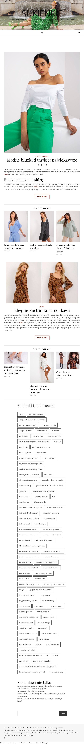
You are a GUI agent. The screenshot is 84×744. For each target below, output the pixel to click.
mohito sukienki (24, 579)
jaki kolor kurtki (24, 524)
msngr (21, 590)
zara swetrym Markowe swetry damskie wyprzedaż (37, 666)
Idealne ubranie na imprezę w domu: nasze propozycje (40, 389)
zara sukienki (23, 661)
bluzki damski (38, 436)
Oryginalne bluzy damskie (28, 601)
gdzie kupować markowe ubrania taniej (49, 485)
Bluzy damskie (37, 728)
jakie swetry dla (49, 518)
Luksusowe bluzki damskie (28, 535)
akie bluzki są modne (36, 414)
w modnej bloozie (52, 644)
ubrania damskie (25, 644)
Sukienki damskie (16, 728)
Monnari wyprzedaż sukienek (54, 584)
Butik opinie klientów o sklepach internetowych (18, 735)
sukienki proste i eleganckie (29, 617)
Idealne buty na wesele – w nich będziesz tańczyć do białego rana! (15, 370)
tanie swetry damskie (27, 639)
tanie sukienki (43, 628)
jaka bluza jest (24, 502)
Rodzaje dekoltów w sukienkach (65, 730)
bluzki (6, 174)
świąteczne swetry (56, 672)
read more (42, 197)
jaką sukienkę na (40, 524)
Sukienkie (7, 728)
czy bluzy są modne (49, 458)
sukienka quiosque (25, 612)
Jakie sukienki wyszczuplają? (29, 518)
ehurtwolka (48, 475)
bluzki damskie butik (54, 436)
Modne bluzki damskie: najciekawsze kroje (42, 162)
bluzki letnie (23, 447)
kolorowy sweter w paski (28, 529)
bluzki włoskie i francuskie (41, 447)
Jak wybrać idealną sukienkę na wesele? (31, 691)
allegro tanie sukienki (48, 425)
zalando (55, 655)
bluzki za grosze (25, 453)
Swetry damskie (58, 728)
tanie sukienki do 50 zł (49, 633)
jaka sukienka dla (40, 502)
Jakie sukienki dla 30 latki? (55, 507)
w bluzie (38, 644)
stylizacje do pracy (55, 606)
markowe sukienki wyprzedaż (53, 557)
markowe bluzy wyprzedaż (52, 551)
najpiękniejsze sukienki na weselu (40, 590)
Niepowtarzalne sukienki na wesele (15, 730)
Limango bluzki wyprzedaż (51, 529)
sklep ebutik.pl (39, 606)
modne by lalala (24, 573)
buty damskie (73, 733)
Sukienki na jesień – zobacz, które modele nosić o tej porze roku (39, 686)
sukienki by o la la (43, 612)
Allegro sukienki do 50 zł (27, 425)
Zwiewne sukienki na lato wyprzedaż (32, 672)
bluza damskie (42, 431)
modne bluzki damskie (51, 568)
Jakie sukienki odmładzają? (28, 513)
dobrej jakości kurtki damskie (29, 475)
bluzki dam (55, 431)
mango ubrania (24, 540)
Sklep (21, 323)
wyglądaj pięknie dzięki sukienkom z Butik (33, 655)
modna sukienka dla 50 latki (28, 568)
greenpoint (23, 491)
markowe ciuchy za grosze (28, 557)
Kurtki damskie (47, 728)
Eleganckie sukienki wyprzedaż (52, 480)
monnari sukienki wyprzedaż (29, 584)
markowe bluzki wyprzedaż (28, 551)
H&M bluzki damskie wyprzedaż (43, 491)
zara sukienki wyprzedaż (41, 661)
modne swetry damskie (43, 573)
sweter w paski (48, 617)
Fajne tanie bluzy (25, 485)
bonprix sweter (41, 453)
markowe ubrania (25, 562)
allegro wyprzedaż (25, 431)
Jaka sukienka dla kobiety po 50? (30, 507)
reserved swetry (48, 601)
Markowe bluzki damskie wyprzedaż (32, 546)
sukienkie (42, 13)
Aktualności (42, 733)
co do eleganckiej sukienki (28, 458)
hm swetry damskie (41, 496)
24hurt (21, 414)
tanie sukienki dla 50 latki (28, 633)
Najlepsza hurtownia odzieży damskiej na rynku (19, 733)
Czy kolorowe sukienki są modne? (31, 469)
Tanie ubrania (44, 639)
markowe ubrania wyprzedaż (46, 562)
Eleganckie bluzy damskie (28, 480)
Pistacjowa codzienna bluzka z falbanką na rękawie (65, 248)
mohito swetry (40, 579)
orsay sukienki (45, 595)
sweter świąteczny (26, 623)
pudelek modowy (62, 733)
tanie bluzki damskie (26, 628)
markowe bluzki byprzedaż (44, 540)
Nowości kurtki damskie (27, 595)
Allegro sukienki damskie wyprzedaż (32, 420)
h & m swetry (24, 496)
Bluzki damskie (42, 156)
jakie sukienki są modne (51, 513)
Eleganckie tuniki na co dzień (42, 310)
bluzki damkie (24, 436)
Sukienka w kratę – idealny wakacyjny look (31, 688)
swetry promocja (43, 623)
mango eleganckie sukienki (52, 535)
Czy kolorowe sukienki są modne (30, 464)
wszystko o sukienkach (27, 650)
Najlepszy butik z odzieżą (47, 730)
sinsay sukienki (24, 606)
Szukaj (63, 713)
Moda (42, 307)
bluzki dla (57, 442)
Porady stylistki (51, 733)
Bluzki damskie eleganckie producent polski (34, 442)
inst (53, 496)
